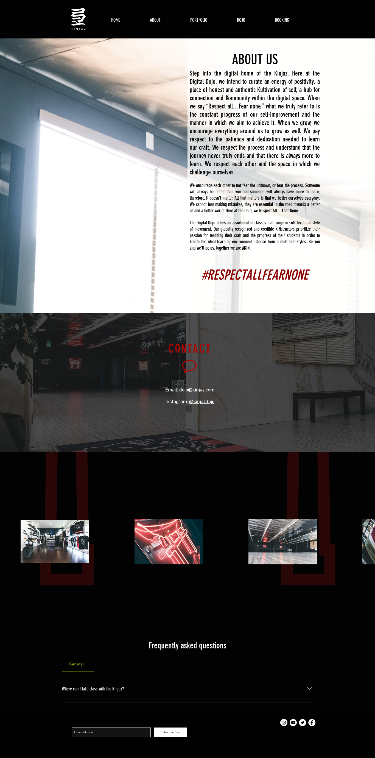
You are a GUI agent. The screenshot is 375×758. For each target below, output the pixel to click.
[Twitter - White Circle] (302, 722)
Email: (172, 390)
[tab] (78, 664)
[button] (209, 20)
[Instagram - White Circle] (283, 722)
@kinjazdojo (201, 402)
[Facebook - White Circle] (311, 722)
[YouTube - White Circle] (293, 722)
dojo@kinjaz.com (196, 390)
